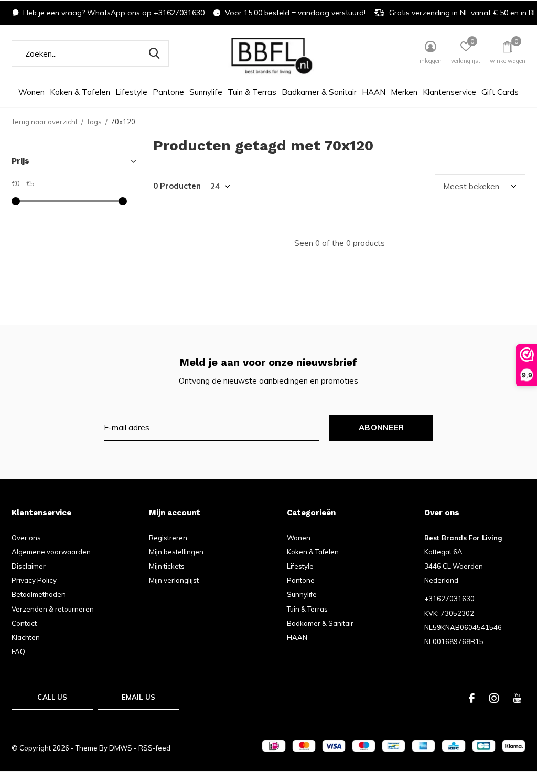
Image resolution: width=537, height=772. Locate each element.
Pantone (168, 92)
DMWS (120, 748)
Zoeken (154, 53)
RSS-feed (154, 748)
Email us (138, 697)
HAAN (373, 92)
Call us (52, 697)
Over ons (26, 538)
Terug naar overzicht (45, 121)
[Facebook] (472, 698)
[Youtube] (517, 698)
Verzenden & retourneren (53, 609)
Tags (94, 121)
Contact (24, 623)
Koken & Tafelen (80, 92)
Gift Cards (500, 92)
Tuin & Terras (252, 92)
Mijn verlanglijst (174, 580)
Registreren (168, 538)
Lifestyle (131, 92)
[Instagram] (494, 698)
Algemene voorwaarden (51, 552)
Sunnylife (205, 92)
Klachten (26, 637)
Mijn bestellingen (176, 552)
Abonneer (381, 427)
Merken (404, 92)
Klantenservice (449, 92)
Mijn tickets (167, 566)
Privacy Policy (34, 580)
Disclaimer (29, 566)
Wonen (31, 92)
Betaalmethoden (39, 594)
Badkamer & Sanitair (319, 92)
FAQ (18, 651)
